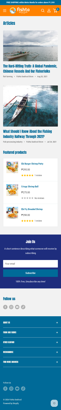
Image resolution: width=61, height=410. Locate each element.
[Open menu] (4, 10)
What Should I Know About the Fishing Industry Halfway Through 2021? (27, 134)
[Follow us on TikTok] (23, 307)
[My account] (49, 10)
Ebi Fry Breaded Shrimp (32, 209)
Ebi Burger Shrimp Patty (32, 163)
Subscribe (30, 273)
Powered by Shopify (11, 403)
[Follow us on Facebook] (5, 307)
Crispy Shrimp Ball (29, 186)
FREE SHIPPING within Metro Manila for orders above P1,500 (30, 2)
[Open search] (43, 10)
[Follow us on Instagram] (11, 307)
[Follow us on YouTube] (17, 307)
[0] (55, 10)
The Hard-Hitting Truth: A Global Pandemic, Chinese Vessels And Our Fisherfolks (30, 69)
